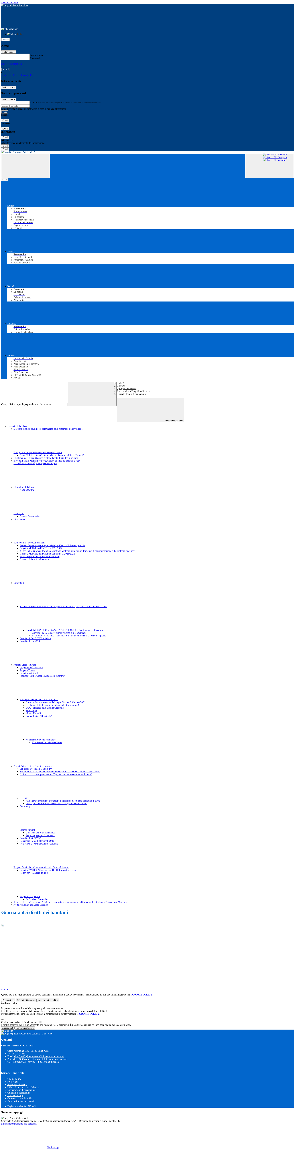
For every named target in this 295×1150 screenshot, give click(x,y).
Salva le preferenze (25, 1028)
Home (120, 383)
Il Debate (24, 798)
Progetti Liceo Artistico (25, 664)
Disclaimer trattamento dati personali (19, 1123)
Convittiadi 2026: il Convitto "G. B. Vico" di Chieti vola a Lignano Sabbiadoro (64, 630)
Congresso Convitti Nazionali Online (38, 841)
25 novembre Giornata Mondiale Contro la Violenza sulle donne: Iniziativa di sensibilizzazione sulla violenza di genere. (77, 551)
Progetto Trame (27, 670)
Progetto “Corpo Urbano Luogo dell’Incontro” (42, 676)
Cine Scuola (19, 519)
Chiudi (5, 120)
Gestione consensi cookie (19, 1098)
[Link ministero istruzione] (14, 5)
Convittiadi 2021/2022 (30, 838)
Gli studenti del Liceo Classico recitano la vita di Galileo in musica (46, 458)
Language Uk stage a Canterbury (36, 768)
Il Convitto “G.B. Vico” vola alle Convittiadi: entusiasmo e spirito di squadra (69, 635)
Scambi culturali (28, 830)
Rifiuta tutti (26, 1000)
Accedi (5, 40)
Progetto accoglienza (30, 896)
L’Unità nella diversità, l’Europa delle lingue (35, 463)
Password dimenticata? (12, 63)
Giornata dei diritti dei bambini (34, 559)
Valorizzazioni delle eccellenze (41, 739)
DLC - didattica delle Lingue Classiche (45, 707)
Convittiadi (19, 583)
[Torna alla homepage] (147, 152)
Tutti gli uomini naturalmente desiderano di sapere (38, 452)
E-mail (33, 102)
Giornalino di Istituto (24, 487)
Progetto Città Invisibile (31, 667)
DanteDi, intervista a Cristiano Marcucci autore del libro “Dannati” (52, 455)
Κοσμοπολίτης (27, 490)
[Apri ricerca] (269, 166)
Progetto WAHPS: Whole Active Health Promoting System (48, 870)
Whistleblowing (15, 1095)
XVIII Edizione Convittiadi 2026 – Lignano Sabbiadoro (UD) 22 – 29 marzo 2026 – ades (63, 606)
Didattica (121, 385)
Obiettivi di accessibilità (18, 1092)
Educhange (31, 710)
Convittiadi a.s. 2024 (30, 641)
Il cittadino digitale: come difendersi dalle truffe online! (52, 705)
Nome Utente (36, 55)
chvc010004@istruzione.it (39, 1056)
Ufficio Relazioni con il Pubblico (23, 1087)
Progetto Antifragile (29, 673)
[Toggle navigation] (25, 166)
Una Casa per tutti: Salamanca (40, 832)
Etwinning (25, 806)
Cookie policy (14, 1079)
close (4, 179)
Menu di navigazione (173, 420)
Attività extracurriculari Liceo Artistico (39, 699)
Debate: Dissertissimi (30, 516)
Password (35, 58)
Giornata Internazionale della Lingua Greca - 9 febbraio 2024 (55, 702)
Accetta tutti (48, 1000)
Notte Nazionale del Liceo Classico (31, 904)
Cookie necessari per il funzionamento (20, 1022)
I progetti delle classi (126, 388)
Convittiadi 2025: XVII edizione (35, 638)
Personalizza (8, 1000)
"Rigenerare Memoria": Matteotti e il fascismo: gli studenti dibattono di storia (63, 800)
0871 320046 (18, 1053)
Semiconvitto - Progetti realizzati (133, 391)
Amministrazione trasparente (21, 1101)
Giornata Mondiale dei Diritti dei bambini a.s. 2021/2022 (47, 553)
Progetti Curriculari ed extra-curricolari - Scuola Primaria (41, 867)
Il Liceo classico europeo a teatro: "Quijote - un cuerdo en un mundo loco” (56, 774)
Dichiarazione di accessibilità (21, 1090)
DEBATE (19, 513)
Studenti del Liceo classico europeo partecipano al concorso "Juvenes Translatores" (60, 771)
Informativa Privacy (17, 1084)
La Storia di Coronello (36, 899)
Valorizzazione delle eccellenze (47, 742)
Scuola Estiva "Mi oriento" (39, 716)
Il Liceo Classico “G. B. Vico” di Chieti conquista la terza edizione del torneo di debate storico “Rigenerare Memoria (70, 902)
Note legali (12, 1081)
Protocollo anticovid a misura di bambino (39, 556)
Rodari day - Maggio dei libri (34, 873)
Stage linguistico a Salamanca (40, 835)
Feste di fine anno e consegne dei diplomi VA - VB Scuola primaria (52, 545)
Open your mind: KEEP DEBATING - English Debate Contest (56, 803)
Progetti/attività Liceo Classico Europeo (33, 766)
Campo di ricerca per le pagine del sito (19, 404)
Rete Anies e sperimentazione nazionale (39, 843)
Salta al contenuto (9, 2)
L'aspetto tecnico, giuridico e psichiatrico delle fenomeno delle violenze (48, 428)
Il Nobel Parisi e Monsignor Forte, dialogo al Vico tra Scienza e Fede (47, 460)
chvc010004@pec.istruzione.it (40, 1059)
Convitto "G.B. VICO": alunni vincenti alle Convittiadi (59, 633)
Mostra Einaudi (33, 713)
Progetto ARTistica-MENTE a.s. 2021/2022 (41, 548)
